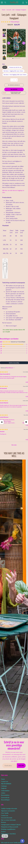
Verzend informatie (6, 818)
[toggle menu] (1, 2)
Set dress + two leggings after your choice (15, 74)
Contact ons (4, 781)
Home (3, 9)
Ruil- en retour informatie (8, 820)
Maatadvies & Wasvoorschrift (9, 827)
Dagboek (3, 788)
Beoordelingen (5, 800)
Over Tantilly (4, 813)
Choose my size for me (15, 67)
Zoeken (3, 831)
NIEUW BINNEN (6, 784)
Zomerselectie (5, 797)
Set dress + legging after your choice (13, 71)
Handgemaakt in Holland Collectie (11, 824)
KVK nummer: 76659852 (8, 834)
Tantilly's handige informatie (9, 808)
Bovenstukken (5, 795)
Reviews (3, 822)
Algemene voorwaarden (8, 811)
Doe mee (21, 765)
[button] (4, 30)
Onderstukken (5, 790)
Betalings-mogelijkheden (8, 829)
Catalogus (4, 786)
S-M (5, 67)
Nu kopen (14, 89)
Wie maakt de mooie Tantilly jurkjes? (11, 842)
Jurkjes (3, 793)
